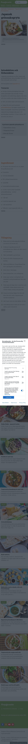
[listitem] (14, 368)
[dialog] (14, 372)
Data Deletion (5, 402)
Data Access (14, 402)
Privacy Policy (22, 402)
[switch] (22, 372)
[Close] (25, 341)
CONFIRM (8, 397)
